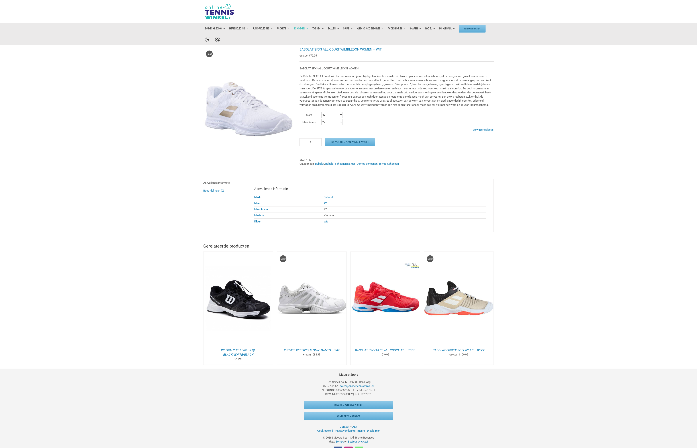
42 (325, 203)
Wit (326, 221)
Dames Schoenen (367, 163)
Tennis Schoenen (389, 163)
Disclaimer (373, 430)
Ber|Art (340, 441)
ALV (354, 426)
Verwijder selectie (483, 129)
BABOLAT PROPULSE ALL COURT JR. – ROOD (385, 350)
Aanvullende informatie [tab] (216, 182)
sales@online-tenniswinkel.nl (357, 386)
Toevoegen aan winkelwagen (350, 141)
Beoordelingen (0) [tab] (213, 190)
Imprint (361, 430)
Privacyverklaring (345, 430)
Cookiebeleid (325, 430)
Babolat (328, 197)
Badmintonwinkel (358, 441)
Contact (344, 426)
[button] (217, 39)
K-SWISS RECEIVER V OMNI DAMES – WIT (312, 350)
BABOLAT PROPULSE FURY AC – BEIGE (459, 350)
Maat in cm (309, 122)
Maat (309, 115)
